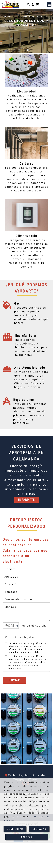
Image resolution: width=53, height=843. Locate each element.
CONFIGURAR (15, 828)
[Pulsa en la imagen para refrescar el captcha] (10, 625)
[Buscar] (28, 4)
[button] (33, 4)
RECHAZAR (39, 828)
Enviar (14, 680)
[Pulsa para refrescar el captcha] (17, 626)
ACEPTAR (26, 837)
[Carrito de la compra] (37, 4)
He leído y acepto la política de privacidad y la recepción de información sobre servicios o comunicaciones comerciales (27, 647)
